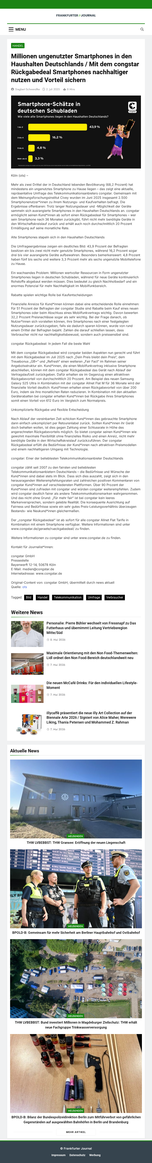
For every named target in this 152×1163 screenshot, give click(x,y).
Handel (17, 46)
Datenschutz (77, 1155)
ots (24, 587)
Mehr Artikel (76, 1132)
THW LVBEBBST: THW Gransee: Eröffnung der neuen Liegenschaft (76, 843)
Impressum (58, 1155)
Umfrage (94, 597)
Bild (28, 597)
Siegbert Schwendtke (27, 89)
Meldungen (75, 836)
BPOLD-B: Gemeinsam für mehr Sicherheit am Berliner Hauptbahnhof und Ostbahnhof (76, 933)
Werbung (95, 1155)
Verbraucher (114, 597)
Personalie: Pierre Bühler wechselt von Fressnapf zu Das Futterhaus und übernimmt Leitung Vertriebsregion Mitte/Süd (91, 628)
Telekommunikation (68, 597)
